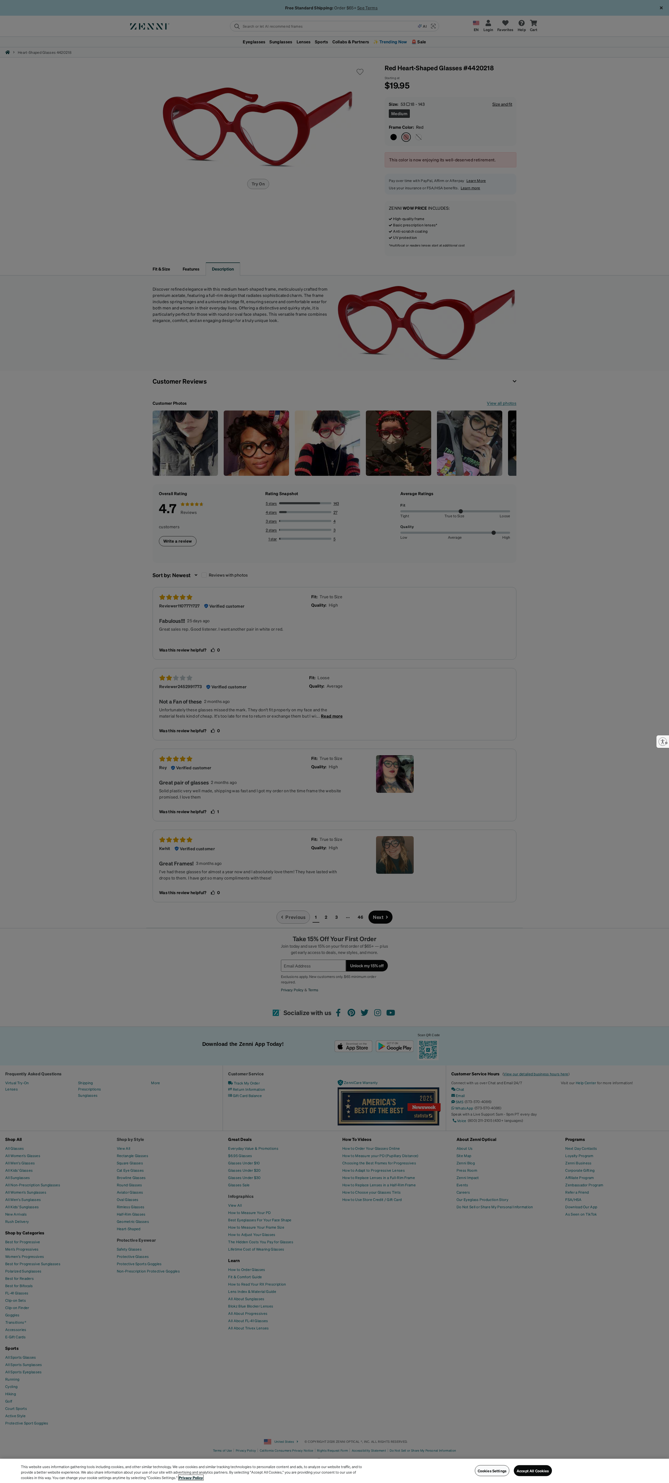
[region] (334, 1471)
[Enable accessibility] (662, 741)
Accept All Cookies (533, 1470)
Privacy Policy (191, 1477)
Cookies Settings (492, 1470)
